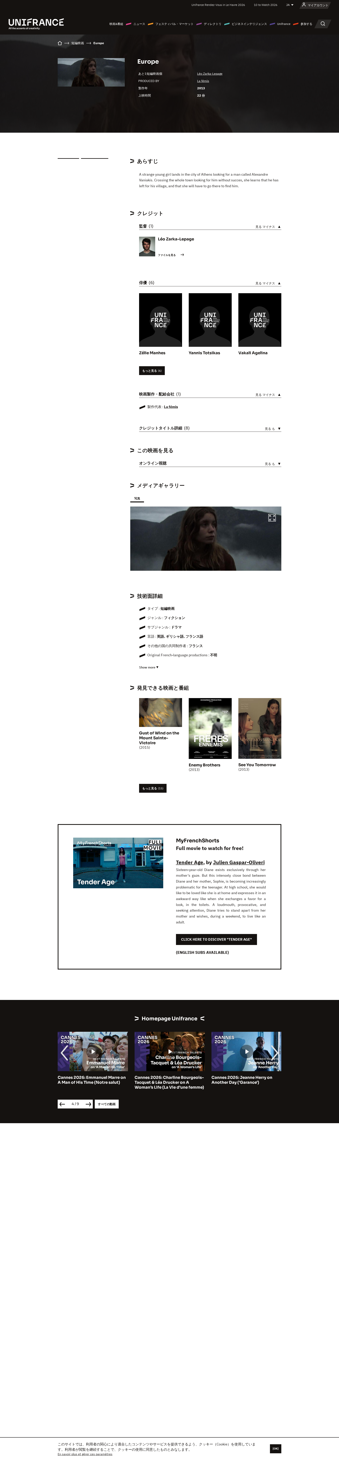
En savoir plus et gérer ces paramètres (85, 1454)
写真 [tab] (137, 498)
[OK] (276, 1448)
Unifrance (283, 24)
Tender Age (189, 862)
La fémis (203, 81)
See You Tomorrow (257, 764)
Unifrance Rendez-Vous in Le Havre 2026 (218, 5)
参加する (306, 24)
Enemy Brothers (204, 765)
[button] (272, 518)
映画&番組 (116, 24)
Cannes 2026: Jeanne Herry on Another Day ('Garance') (165, 1080)
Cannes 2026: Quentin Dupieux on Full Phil (245, 1080)
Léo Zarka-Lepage (209, 74)
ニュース (139, 24)
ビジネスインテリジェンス (249, 24)
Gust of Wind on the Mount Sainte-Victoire (159, 738)
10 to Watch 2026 (265, 5)
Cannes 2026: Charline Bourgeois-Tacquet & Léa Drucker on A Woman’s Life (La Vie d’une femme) (92, 1082)
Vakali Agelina (253, 353)
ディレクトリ (212, 24)
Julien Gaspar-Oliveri (239, 862)
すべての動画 (107, 1104)
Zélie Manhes (152, 353)
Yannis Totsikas (204, 353)
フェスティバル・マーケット (174, 24)
